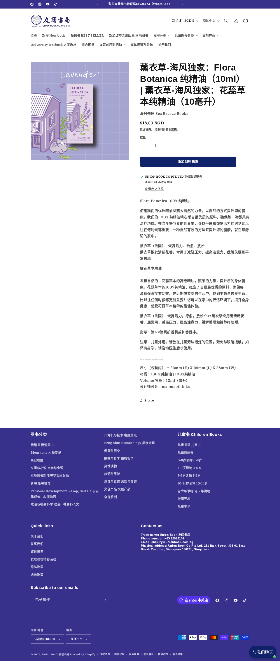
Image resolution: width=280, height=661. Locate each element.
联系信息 (149, 654)
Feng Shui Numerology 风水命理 (129, 443)
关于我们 (37, 536)
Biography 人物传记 (46, 452)
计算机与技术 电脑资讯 (120, 435)
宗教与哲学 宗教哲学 (119, 458)
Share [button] (149, 400)
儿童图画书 (186, 452)
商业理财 (37, 460)
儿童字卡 (184, 506)
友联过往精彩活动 (43, 559)
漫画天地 (184, 498)
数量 (143, 137)
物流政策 (163, 654)
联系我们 (37, 544)
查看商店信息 (154, 189)
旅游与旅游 (112, 473)
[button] (161, 35)
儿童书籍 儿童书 (189, 445)
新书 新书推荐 (41, 483)
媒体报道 (37, 551)
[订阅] (104, 600)
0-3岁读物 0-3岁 (190, 460)
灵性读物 (110, 466)
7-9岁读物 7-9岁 (189, 475)
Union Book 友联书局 (55, 654)
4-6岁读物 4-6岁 (190, 468)
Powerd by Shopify (83, 654)
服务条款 (134, 654)
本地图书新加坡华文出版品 (50, 475)
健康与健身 (112, 450)
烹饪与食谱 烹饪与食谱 (120, 481)
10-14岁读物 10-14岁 (193, 483)
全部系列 (110, 497)
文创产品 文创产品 (117, 489)
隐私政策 (37, 567)
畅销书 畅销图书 (42, 445)
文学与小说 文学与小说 (47, 468)
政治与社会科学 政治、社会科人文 (55, 504)
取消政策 (178, 654)
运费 (174, 129)
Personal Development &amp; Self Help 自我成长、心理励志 (65, 493)
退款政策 (37, 574)
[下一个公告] (182, 4)
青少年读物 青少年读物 (194, 491)
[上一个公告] (98, 4)
